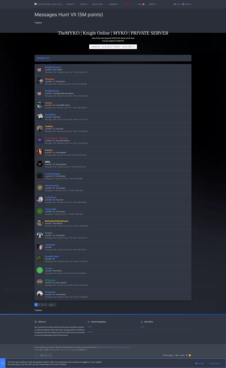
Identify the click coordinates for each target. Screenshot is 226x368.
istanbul (62, 176)
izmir (61, 200)
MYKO (110, 347)
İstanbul (59, 223)
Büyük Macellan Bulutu (65, 93)
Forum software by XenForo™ (55, 347)
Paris (58, 117)
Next (51, 305)
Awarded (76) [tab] (43, 58)
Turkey (62, 212)
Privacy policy (168, 355)
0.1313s (67, 350)
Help (177, 355)
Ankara (62, 81)
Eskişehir (63, 164)
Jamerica (63, 283)
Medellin (63, 152)
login (143, 327)
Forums (90, 332)
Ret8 (127, 347)
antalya (62, 188)
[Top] (186, 355)
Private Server (119, 347)
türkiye (62, 235)
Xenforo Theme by (86, 347)
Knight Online (102, 347)
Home (89, 327)
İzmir (61, 129)
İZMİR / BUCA (65, 105)
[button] (76, 4)
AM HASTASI (64, 141)
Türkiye (59, 70)
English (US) (47, 355)
